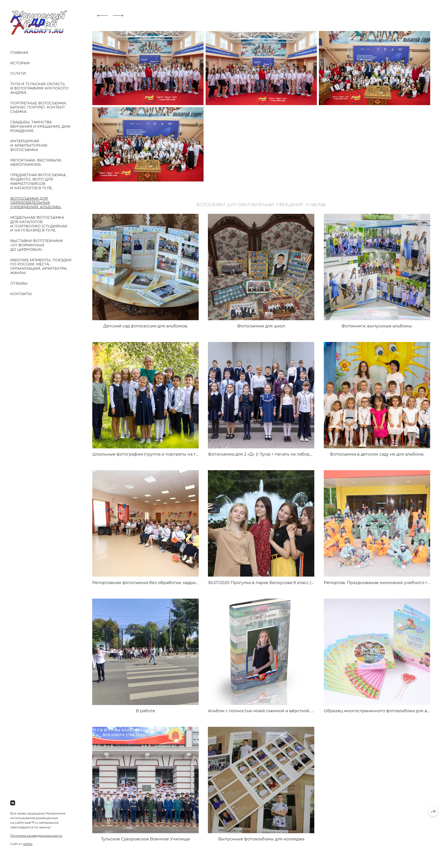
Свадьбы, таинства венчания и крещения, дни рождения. (40, 126)
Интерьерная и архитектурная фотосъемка (28, 145)
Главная (19, 52)
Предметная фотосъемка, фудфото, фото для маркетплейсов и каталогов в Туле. (38, 181)
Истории (20, 63)
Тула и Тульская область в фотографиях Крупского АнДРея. (39, 88)
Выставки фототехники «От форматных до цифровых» (36, 245)
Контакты (21, 293)
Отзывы (18, 283)
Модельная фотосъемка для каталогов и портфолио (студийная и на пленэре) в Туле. (38, 224)
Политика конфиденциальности (36, 836)
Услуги (18, 73)
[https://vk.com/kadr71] (12, 803)
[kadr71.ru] (38, 22)
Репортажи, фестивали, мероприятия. (36, 162)
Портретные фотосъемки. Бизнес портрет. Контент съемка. (38, 107)
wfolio (28, 844)
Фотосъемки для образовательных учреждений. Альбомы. (35, 202)
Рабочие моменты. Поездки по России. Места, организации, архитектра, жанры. (41, 266)
